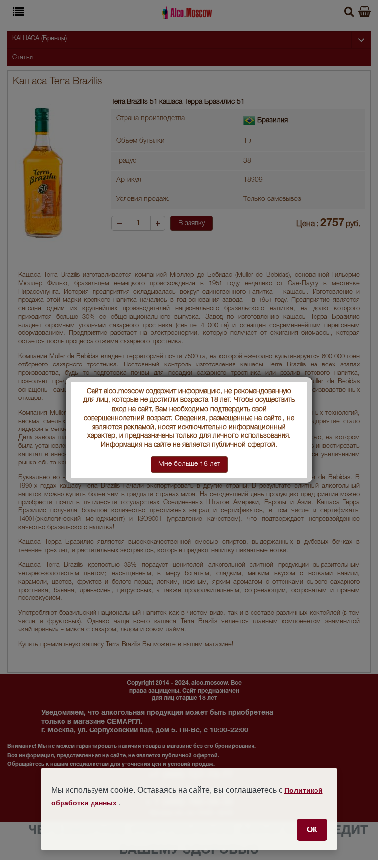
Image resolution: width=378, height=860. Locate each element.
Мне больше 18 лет (189, 464)
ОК (312, 829)
